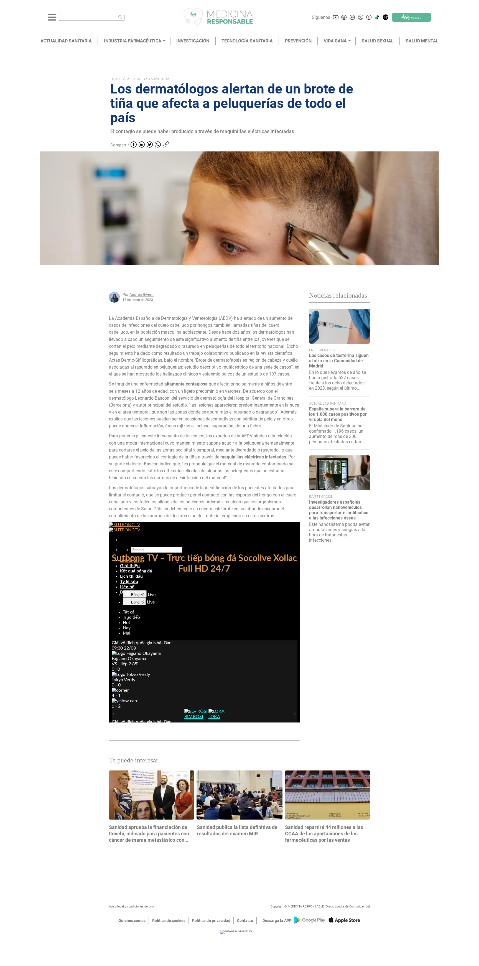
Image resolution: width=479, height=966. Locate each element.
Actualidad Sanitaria (148, 79)
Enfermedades (322, 350)
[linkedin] (141, 145)
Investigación (321, 496)
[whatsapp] (157, 145)
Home (115, 79)
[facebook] (133, 145)
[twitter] (149, 145)
